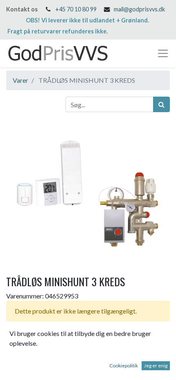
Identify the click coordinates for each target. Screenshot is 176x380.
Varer (20, 80)
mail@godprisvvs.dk (139, 9)
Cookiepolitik (123, 365)
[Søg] (161, 104)
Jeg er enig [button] (155, 365)
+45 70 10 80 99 (76, 9)
